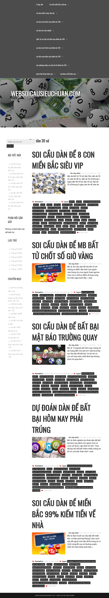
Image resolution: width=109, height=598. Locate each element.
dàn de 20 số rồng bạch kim (78, 211)
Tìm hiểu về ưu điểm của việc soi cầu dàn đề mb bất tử (74, 314)
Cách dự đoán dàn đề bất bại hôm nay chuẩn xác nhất (80, 466)
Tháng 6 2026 (16, 249)
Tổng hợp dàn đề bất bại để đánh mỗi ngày (64, 395)
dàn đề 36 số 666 (45, 308)
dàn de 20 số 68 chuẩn (38, 211)
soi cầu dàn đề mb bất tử (94, 311)
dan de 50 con (92, 220)
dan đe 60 (90, 229)
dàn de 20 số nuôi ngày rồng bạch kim (77, 295)
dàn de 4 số (75, 217)
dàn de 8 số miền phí (92, 223)
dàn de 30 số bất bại (84, 214)
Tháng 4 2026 (16, 257)
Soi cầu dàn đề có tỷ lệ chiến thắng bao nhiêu (79, 583)
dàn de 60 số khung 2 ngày (61, 301)
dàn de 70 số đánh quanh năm (71, 223)
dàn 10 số (72, 202)
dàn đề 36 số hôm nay (91, 226)
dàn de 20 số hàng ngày (51, 211)
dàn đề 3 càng (88, 305)
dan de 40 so (69, 220)
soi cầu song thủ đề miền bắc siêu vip (14, 167)
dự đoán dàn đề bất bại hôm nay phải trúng (61, 418)
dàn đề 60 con (36, 232)
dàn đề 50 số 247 (64, 308)
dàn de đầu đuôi (55, 305)
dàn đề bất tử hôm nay (53, 232)
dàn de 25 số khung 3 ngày (70, 214)
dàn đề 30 (72, 226)
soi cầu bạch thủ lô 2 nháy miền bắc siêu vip (15, 177)
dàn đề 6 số (73, 308)
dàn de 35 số (51, 217)
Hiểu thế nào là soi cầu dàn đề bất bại (42, 392)
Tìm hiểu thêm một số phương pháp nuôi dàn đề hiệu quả (47, 314)
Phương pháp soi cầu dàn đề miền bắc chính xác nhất (45, 583)
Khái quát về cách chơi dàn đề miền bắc (68, 311)
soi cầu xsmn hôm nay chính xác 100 (48, 21)
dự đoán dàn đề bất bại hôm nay (69, 484)
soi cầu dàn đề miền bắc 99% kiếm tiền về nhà (63, 513)
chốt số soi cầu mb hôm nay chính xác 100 (50, 39)
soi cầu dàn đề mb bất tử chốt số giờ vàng (65, 250)
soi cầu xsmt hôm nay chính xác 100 (48, 47)
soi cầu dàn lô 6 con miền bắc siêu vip (15, 186)
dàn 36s (43, 205)
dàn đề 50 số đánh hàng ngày (65, 229)
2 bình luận (95, 314)
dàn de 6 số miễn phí (47, 301)
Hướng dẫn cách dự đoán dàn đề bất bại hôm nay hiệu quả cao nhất (48, 487)
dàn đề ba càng (82, 308)
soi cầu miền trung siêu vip (45, 13)
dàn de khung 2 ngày (49, 226)
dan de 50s (44, 223)
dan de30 (58, 226)
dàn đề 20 (65, 226)
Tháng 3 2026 (16, 261)
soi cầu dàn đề (82, 311)
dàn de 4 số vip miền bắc (50, 220)
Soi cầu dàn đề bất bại (47, 395)
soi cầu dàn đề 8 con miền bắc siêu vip (63, 160)
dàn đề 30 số (36, 308)
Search (10, 146)
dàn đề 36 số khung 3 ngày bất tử (41, 229)
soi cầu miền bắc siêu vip (57, 4)
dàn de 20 (65, 208)
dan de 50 (84, 220)
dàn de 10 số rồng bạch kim (46, 295)
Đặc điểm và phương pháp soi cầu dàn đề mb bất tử (44, 311)
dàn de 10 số (57, 205)
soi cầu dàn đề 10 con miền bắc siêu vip (15, 196)
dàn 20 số (79, 202)
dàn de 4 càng (49, 298)
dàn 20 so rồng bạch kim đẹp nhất (92, 202)
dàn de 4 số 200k (85, 217)
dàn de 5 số (76, 220)
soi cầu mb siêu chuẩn (43, 30)
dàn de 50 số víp (37, 301)
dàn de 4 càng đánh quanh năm (63, 217)
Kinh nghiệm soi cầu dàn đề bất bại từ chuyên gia (64, 392)
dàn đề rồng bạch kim (93, 308)
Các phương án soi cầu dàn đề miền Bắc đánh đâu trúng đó (81, 561)
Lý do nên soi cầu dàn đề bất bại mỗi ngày (88, 392)
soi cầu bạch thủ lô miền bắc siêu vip (15, 205)
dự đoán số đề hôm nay (68, 73)
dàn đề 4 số (55, 308)
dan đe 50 (53, 229)
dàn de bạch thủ (45, 305)
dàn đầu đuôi (64, 305)
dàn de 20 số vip (92, 295)
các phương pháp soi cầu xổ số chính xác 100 (51, 65)
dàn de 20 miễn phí (74, 208)
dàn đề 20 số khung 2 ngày (76, 305)
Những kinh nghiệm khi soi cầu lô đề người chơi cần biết (79, 487)
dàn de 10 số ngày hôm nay (54, 208)
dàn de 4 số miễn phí (37, 220)
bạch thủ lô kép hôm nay (44, 73)
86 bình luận (83, 232)
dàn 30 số (36, 205)
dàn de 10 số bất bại (67, 205)
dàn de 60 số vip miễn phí (90, 301)
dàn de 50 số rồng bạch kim (87, 298)
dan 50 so (49, 205)
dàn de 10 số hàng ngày (79, 205)
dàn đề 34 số (80, 226)
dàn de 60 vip (36, 305)
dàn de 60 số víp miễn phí (76, 301)
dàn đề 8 (44, 232)
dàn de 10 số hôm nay (93, 205)
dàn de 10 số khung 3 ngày (39, 208)
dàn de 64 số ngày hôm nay (55, 223)
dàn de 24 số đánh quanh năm (40, 214)
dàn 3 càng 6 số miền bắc (88, 292)
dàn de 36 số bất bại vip (38, 298)
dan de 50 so (36, 223)
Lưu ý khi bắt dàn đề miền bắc (69, 580)
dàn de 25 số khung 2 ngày (55, 214)
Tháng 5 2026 (16, 253)
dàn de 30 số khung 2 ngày (39, 217)
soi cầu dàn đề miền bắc (38, 586)
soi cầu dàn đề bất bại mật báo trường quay (65, 332)
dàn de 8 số (82, 223)
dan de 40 (60, 220)
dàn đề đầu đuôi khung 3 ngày (68, 232)
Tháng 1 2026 (16, 269)
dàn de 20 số (84, 208)
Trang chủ (39, 4)
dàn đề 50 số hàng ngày (80, 229)
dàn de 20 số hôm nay (65, 211)
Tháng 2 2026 (16, 265)
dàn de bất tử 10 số (37, 226)
